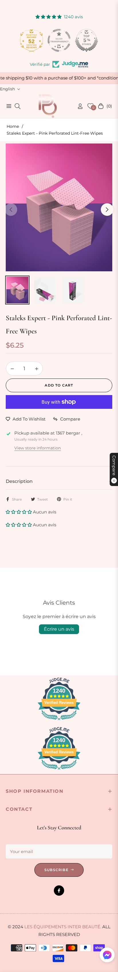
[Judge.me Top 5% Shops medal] (86, 40)
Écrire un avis (59, 629)
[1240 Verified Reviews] (59, 721)
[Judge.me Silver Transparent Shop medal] (59, 40)
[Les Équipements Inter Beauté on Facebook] (59, 890)
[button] (19, 512)
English (7, 88)
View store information (37, 448)
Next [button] (107, 209)
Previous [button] (11, 209)
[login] (78, 106)
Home (13, 126)
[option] (59, 207)
